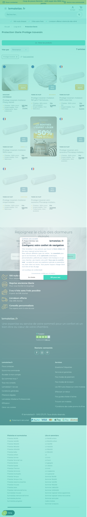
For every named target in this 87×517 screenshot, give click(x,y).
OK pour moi (55, 277)
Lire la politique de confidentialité (32, 270)
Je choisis (31, 277)
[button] (4, 513)
